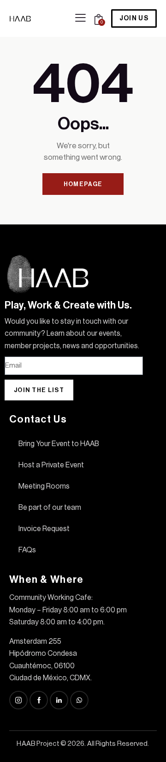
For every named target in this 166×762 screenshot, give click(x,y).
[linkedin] (59, 700)
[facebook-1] (39, 700)
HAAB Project (38, 743)
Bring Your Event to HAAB (58, 444)
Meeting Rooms (44, 486)
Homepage (83, 184)
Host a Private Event (51, 465)
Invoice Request (44, 528)
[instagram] (18, 700)
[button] (80, 18)
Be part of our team (49, 507)
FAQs (27, 550)
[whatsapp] (79, 700)
